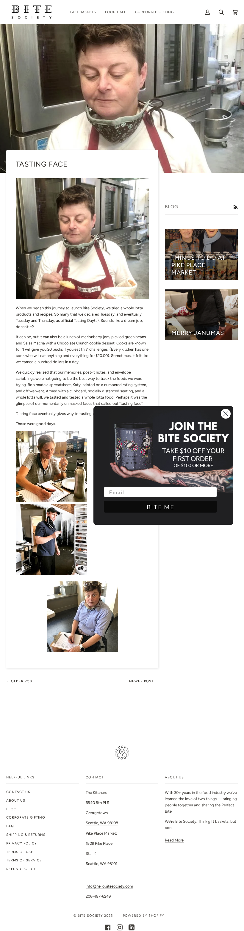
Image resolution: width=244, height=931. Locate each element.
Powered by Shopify (143, 915)
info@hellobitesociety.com (109, 886)
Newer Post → (143, 681)
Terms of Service (24, 860)
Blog (11, 809)
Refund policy (21, 869)
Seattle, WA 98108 (102, 823)
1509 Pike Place (99, 843)
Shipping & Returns (26, 835)
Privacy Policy (21, 843)
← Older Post (20, 681)
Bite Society (90, 915)
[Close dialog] (225, 414)
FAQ (10, 826)
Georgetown (97, 813)
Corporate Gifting (25, 817)
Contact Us (18, 792)
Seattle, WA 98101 (101, 863)
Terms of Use (19, 852)
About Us (15, 800)
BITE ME (160, 506)
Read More (174, 840)
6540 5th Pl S (97, 802)
